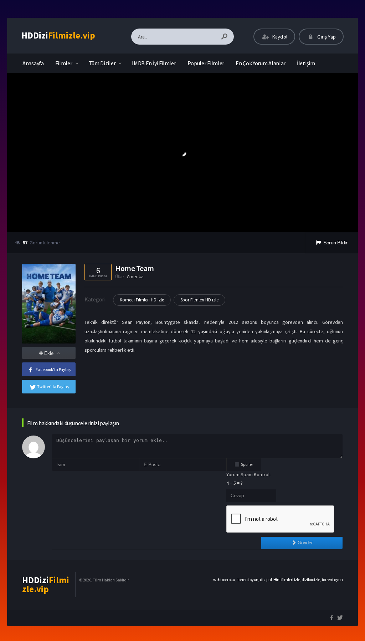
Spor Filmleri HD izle (199, 300)
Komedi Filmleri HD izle (142, 300)
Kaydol (279, 37)
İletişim (306, 63)
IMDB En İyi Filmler (154, 63)
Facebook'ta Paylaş (53, 369)
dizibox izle (311, 579)
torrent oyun (247, 579)
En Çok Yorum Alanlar (261, 63)
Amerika (135, 276)
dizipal (266, 579)
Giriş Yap (326, 37)
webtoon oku (224, 579)
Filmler (63, 63)
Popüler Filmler (206, 63)
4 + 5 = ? (234, 483)
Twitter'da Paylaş (53, 386)
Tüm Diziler (102, 63)
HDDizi (58, 35)
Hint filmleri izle (286, 579)
